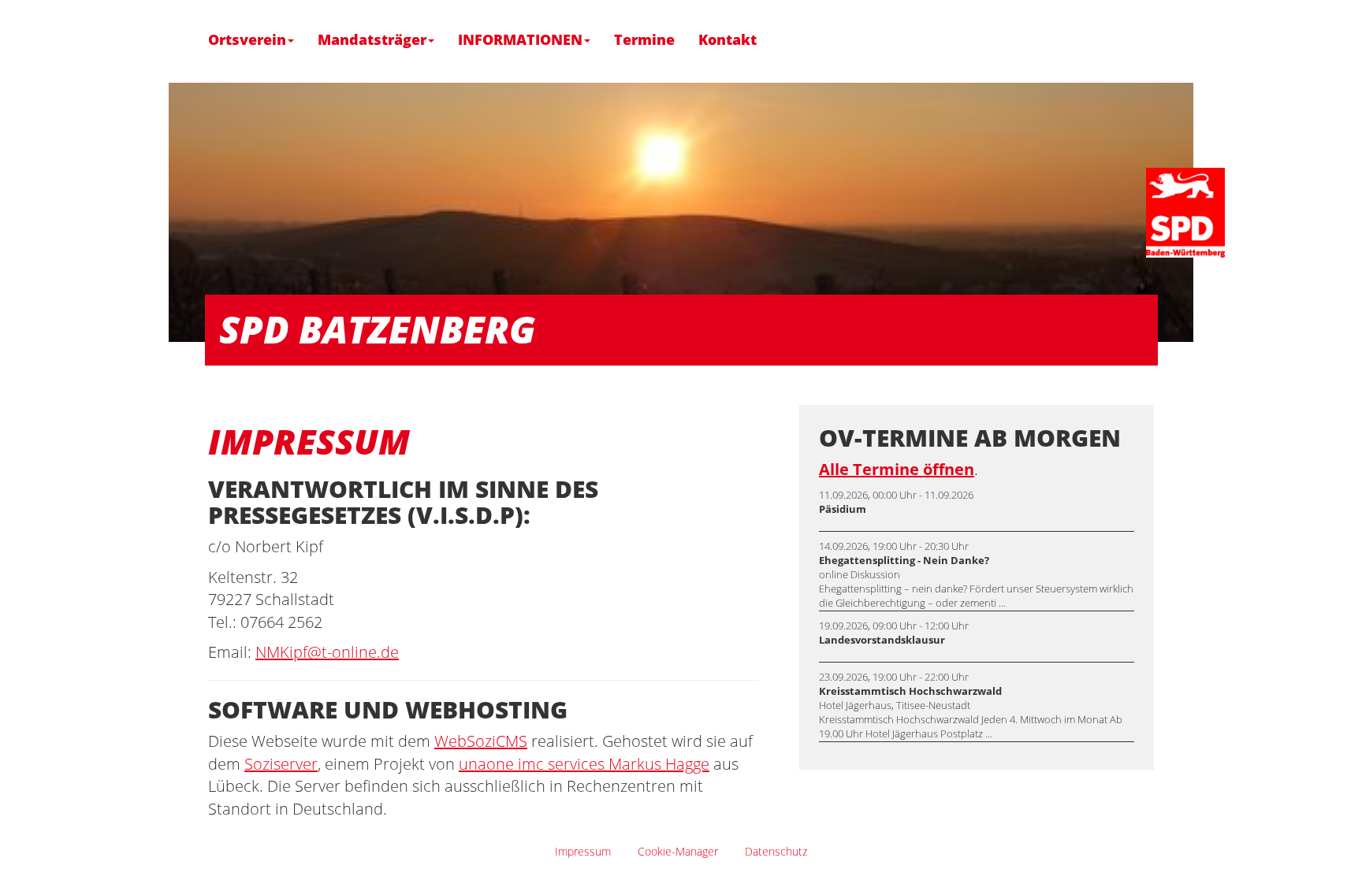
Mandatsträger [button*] (372, 40)
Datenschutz (776, 851)
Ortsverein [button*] (247, 40)
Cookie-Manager (678, 851)
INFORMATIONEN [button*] (520, 40)
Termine (644, 40)
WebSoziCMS (480, 741)
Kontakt (727, 40)
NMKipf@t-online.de (327, 652)
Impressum (583, 851)
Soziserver (281, 763)
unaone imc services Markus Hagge (584, 763)
